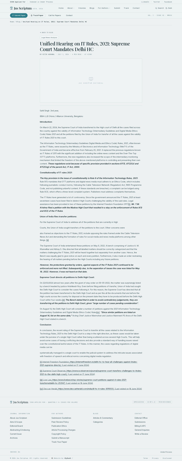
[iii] (63, 300)
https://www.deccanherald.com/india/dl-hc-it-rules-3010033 (86, 388)
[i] (129, 204)
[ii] (47, 240)
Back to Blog (47, 32)
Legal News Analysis (49, 37)
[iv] (98, 312)
